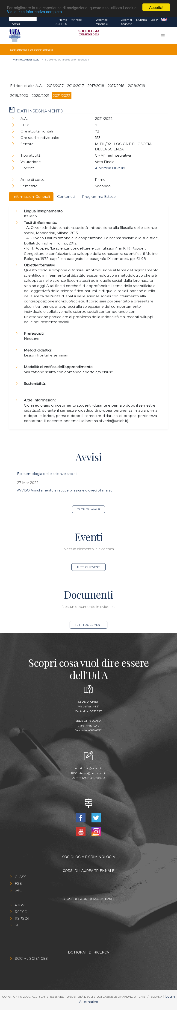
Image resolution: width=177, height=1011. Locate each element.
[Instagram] (96, 831)
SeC (18, 890)
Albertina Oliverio (110, 168)
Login (154, 19)
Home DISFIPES (60, 22)
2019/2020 (19, 95)
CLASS (21, 877)
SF (17, 925)
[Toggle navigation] (163, 35)
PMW (19, 905)
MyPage (76, 19)
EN (164, 20)
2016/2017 (55, 85)
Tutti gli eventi (88, 567)
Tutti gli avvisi (88, 509)
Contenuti (66, 196)
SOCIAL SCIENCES (31, 958)
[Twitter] (96, 817)
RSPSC (21, 912)
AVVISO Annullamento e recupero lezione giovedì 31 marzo (64, 490)
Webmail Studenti (127, 22)
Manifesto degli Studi (26, 59)
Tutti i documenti (88, 624)
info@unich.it (93, 768)
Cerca (16, 23)
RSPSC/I (22, 918)
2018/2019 (136, 85)
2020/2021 (40, 95)
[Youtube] (81, 831)
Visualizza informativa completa (34, 11)
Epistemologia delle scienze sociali (47, 473)
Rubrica (141, 19)
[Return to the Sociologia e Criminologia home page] (87, 35)
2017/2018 (95, 85)
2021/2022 (61, 95)
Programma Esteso (99, 196)
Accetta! (156, 7)
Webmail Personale (101, 22)
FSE (18, 883)
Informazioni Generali (31, 196)
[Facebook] (81, 817)
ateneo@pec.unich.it (92, 773)
